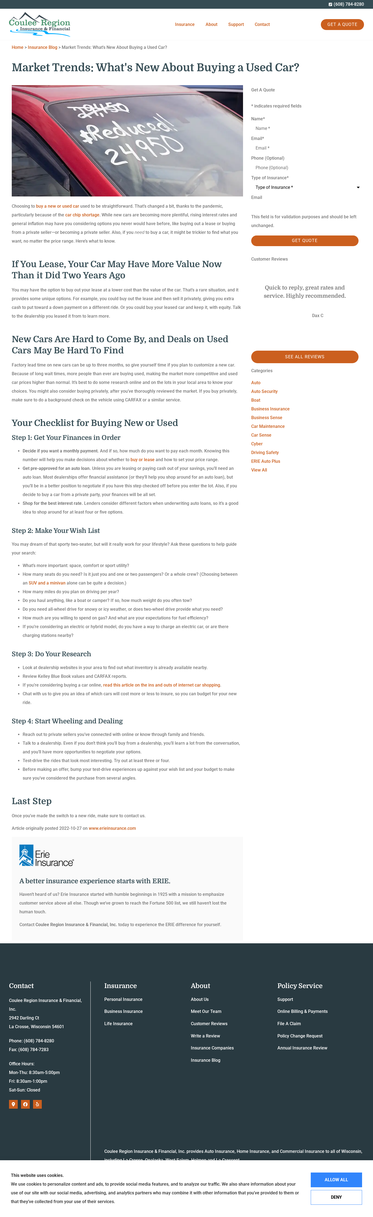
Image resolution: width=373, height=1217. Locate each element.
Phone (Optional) (268, 158)
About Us (200, 999)
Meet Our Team (206, 1011)
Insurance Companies (212, 1048)
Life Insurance (118, 1023)
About (211, 24)
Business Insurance (123, 1011)
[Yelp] (37, 1104)
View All (259, 470)
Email (257, 138)
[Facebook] (25, 1104)
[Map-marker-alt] (13, 1104)
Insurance (185, 24)
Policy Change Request (299, 1036)
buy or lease (143, 459)
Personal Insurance (123, 999)
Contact (262, 24)
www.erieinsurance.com (112, 828)
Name (258, 119)
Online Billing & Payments (302, 1011)
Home (17, 47)
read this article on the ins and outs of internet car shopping (161, 685)
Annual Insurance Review (302, 1048)
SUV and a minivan (47, 583)
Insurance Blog (42, 47)
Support (236, 24)
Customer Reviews (209, 1023)
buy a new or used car (57, 206)
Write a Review (205, 1036)
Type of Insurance (270, 178)
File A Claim (289, 1023)
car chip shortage (82, 214)
